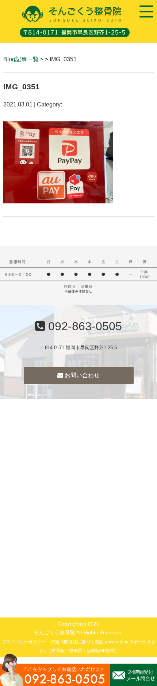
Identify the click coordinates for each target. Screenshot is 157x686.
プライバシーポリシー (24, 641)
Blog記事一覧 (21, 59)
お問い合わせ (81, 375)
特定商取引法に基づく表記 (77, 641)
